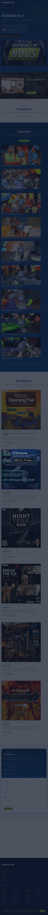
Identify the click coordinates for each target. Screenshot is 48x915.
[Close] (35, 451)
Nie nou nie (24, 463)
